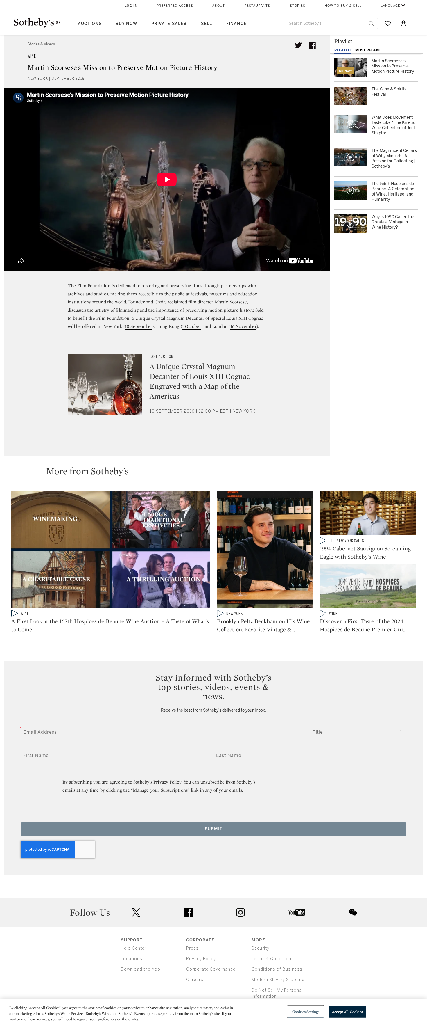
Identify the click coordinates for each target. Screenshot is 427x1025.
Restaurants (257, 6)
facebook (188, 912)
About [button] (218, 6)
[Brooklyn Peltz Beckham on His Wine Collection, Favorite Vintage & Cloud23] (265, 550)
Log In (131, 6)
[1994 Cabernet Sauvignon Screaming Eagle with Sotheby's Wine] (368, 514)
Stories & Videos (41, 44)
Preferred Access (175, 6)
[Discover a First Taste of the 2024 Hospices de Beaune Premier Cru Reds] (368, 587)
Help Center (133, 948)
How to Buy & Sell (343, 6)
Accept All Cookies (347, 1011)
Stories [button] (297, 6)
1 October (191, 326)
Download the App (140, 969)
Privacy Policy (201, 958)
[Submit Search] (371, 23)
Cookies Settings (305, 1011)
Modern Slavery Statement (280, 979)
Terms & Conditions (273, 958)
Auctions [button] (90, 23)
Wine (32, 56)
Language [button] (390, 6)
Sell (206, 23)
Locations (131, 958)
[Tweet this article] (298, 45)
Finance (236, 23)
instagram (240, 912)
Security (260, 948)
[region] (213, 1012)
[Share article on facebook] (312, 45)
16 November (243, 326)
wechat (353, 912)
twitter (136, 912)
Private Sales (168, 23)
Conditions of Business (277, 969)
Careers (194, 979)
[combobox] (331, 23)
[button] (217, 473)
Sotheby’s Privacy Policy (157, 782)
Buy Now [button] (126, 23)
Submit (214, 829)
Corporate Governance (211, 969)
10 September (138, 326)
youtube (296, 912)
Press (192, 948)
